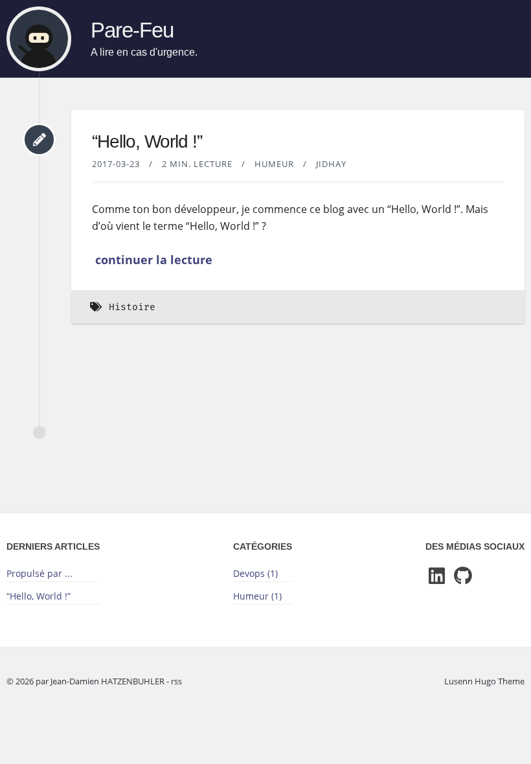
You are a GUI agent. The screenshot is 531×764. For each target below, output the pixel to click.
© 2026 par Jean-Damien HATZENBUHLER (86, 681)
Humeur (274, 164)
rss (176, 681)
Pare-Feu (132, 30)
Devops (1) (255, 573)
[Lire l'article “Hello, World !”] (39, 139)
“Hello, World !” (147, 141)
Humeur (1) (257, 596)
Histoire (132, 307)
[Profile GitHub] (463, 576)
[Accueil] (39, 39)
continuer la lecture (153, 259)
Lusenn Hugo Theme (484, 681)
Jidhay (331, 164)
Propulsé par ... (39, 573)
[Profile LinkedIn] (437, 576)
